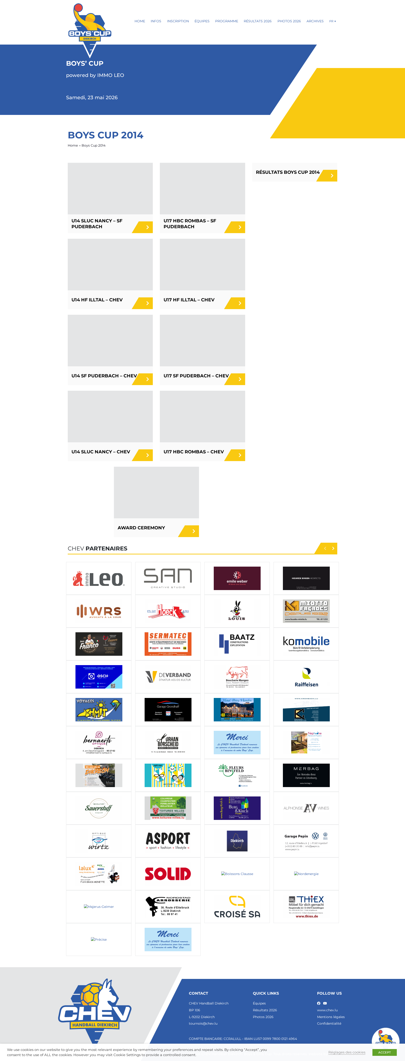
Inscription (178, 21)
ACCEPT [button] (384, 1052)
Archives (315, 21)
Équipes (202, 21)
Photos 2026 (289, 21)
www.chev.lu (327, 1010)
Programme (226, 21)
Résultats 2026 (258, 21)
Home (140, 21)
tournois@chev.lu (203, 1023)
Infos (156, 21)
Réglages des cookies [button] (346, 1052)
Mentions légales (331, 1017)
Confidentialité (329, 1023)
